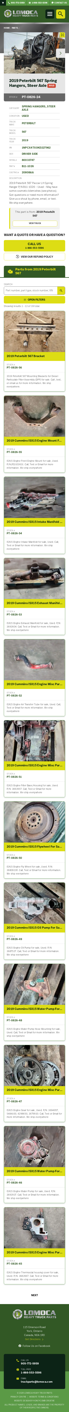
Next (34, 1295)
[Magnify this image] (34, 53)
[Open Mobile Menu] (49, 13)
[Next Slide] (60, 53)
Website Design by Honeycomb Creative (34, 1401)
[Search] (60, 13)
